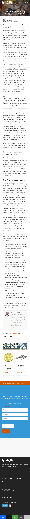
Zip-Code (4, 423)
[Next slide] (25, 363)
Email (6, 406)
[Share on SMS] (15, 517)
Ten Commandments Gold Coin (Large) (8, 367)
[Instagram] (8, 479)
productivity (7, 338)
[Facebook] (5, 479)
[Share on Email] (21, 517)
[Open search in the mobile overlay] (19, 2)
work (18, 338)
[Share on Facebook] (3, 517)
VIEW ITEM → (8, 373)
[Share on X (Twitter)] (9, 517)
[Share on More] (27, 517)
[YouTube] (11, 479)
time (13, 338)
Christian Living (16, 333)
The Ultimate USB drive (20, 366)
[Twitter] (3, 479)
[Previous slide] (4, 363)
